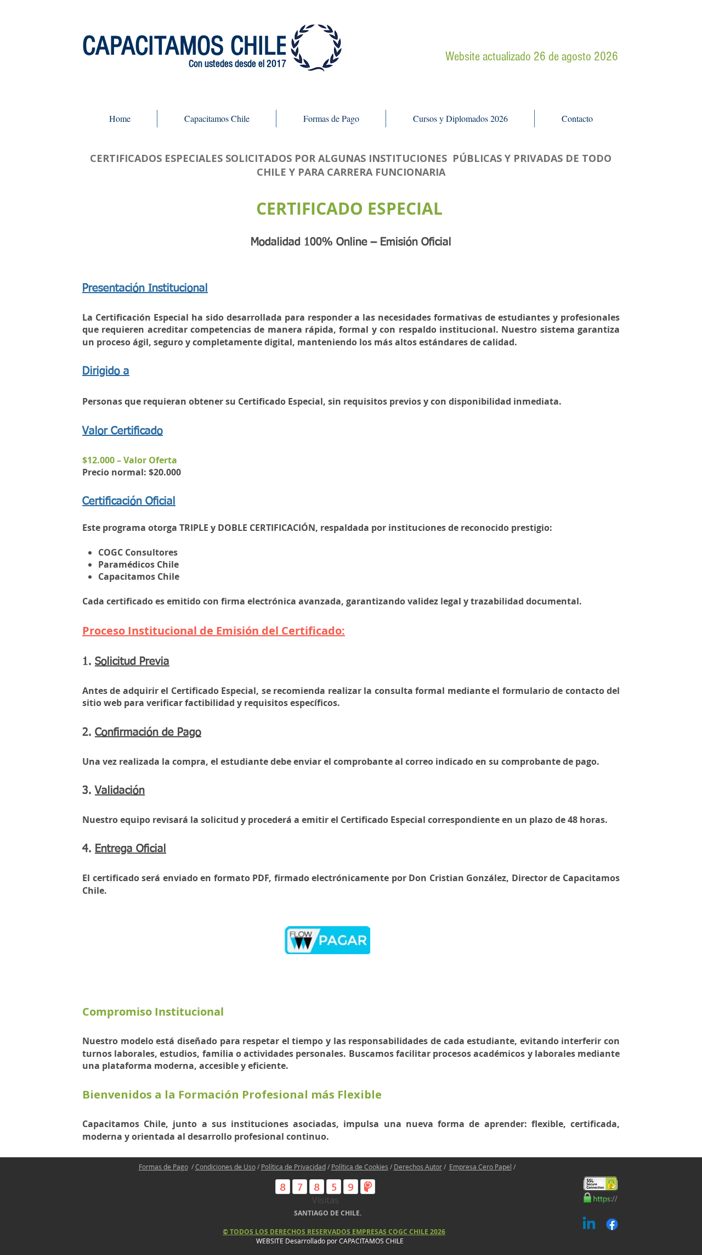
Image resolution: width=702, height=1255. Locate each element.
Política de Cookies (359, 1166)
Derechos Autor (418, 1166)
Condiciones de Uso (225, 1166)
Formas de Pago (163, 1166)
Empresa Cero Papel (480, 1166)
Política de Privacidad (293, 1166)
